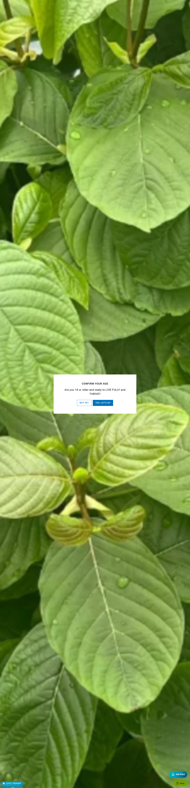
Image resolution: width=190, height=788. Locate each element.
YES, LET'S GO (103, 403)
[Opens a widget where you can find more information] (180, 783)
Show (12, 784)
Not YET (84, 403)
